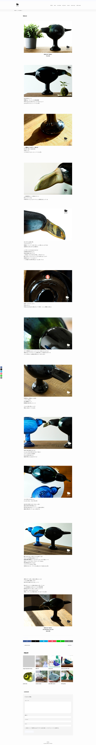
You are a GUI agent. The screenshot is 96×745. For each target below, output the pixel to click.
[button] (27, 641)
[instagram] (79, 0)
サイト (26, 723)
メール (26, 719)
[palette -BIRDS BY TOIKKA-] (17, 5)
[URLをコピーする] (69, 641)
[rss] (80, 0)
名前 (26, 715)
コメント (27, 700)
